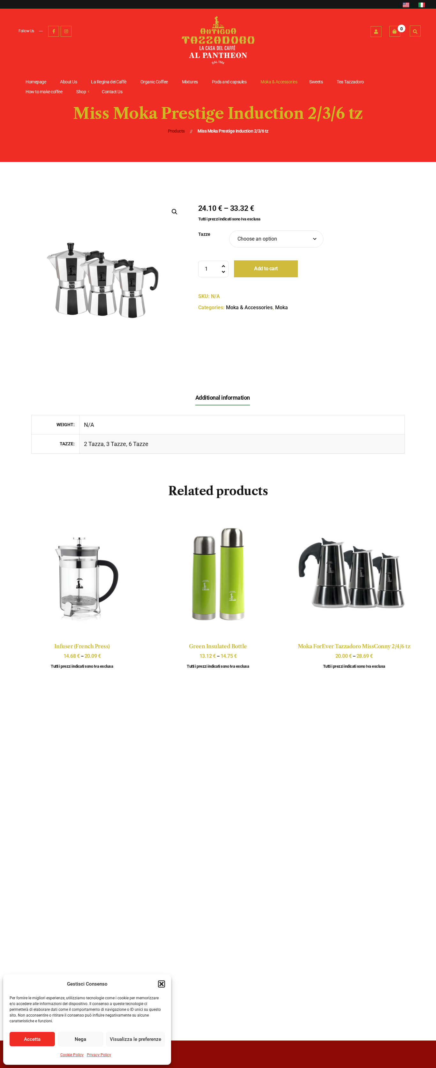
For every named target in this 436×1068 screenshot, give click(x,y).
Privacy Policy (99, 1055)
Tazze (204, 234)
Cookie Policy (72, 1055)
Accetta (32, 1039)
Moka (281, 307)
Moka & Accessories (249, 307)
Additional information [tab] (222, 397)
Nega (80, 1039)
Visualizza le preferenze (135, 1039)
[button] (161, 984)
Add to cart (266, 268)
